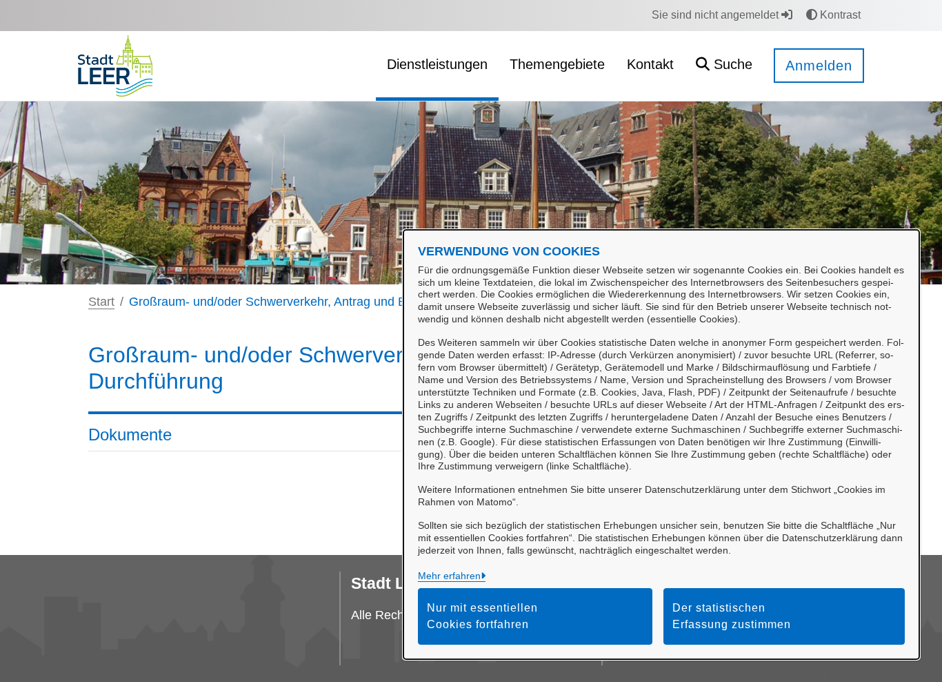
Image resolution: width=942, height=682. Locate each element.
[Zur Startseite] (115, 65)
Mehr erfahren (449, 575)
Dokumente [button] (130, 434)
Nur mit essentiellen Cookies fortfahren (482, 616)
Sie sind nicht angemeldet (716, 15)
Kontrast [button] (839, 15)
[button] (724, 66)
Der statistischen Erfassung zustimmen (731, 616)
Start (101, 302)
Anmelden (818, 65)
